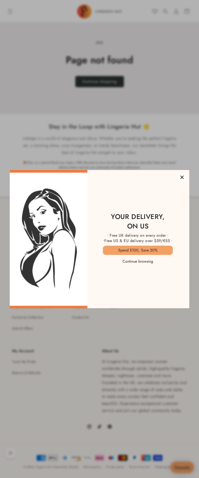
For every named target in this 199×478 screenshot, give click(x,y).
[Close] (182, 177)
